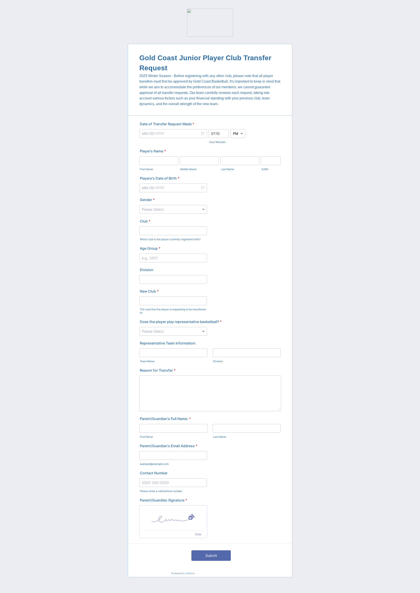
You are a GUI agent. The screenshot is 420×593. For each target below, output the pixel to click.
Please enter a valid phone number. (161, 491)
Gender (147, 200)
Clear (198, 534)
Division (146, 270)
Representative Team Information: (168, 343)
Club (145, 221)
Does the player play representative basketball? (181, 321)
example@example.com (154, 464)
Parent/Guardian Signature (163, 500)
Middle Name (188, 169)
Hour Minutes (217, 142)
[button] (202, 133)
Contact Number (154, 473)
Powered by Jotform (183, 573)
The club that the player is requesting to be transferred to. (173, 311)
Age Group (150, 248)
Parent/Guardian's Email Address (168, 446)
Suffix (264, 169)
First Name (146, 169)
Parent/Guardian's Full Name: (165, 419)
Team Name (147, 361)
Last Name (227, 169)
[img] (173, 518)
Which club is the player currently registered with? (170, 239)
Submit (211, 555)
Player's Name (153, 151)
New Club (149, 291)
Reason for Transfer (157, 370)
